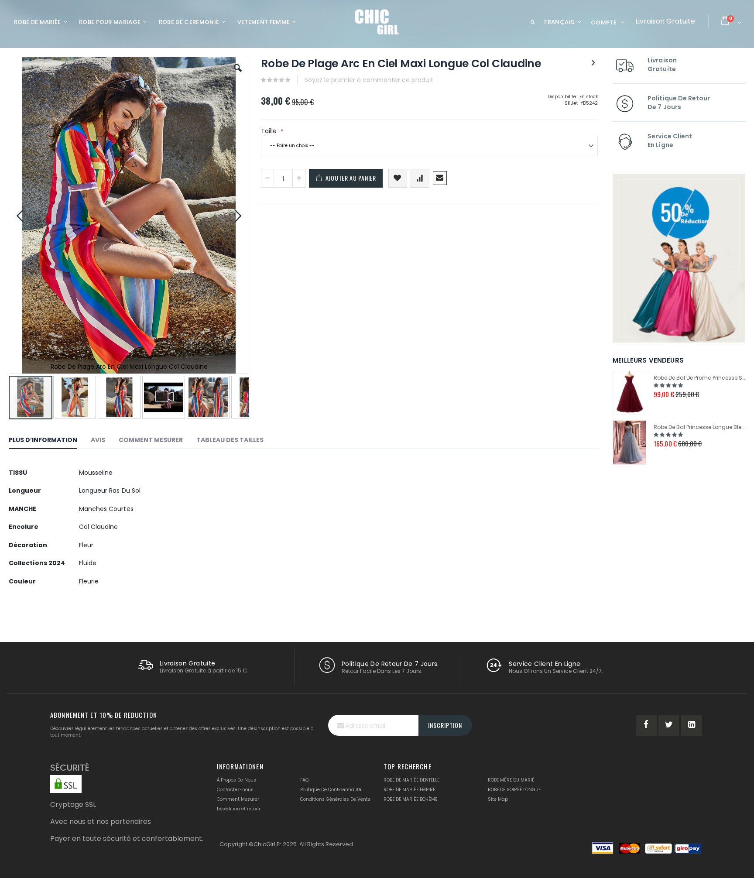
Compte (604, 22)
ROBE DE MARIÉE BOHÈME (410, 799)
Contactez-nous (235, 789)
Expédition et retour (238, 809)
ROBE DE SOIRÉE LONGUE (514, 789)
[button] (238, 74)
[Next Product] (593, 63)
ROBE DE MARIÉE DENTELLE (411, 780)
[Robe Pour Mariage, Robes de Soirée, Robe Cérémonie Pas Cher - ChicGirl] (377, 22)
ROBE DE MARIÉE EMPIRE (409, 789)
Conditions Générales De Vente (335, 799)
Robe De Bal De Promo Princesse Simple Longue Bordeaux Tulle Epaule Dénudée (699, 377)
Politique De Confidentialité (330, 789)
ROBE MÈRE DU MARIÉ (511, 780)
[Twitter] (668, 725)
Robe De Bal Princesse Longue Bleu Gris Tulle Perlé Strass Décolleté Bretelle (699, 427)
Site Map (498, 799)
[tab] (49, 441)
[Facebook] (646, 725)
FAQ (304, 780)
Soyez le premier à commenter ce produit (369, 79)
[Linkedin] (691, 725)
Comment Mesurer (238, 799)
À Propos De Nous (236, 780)
